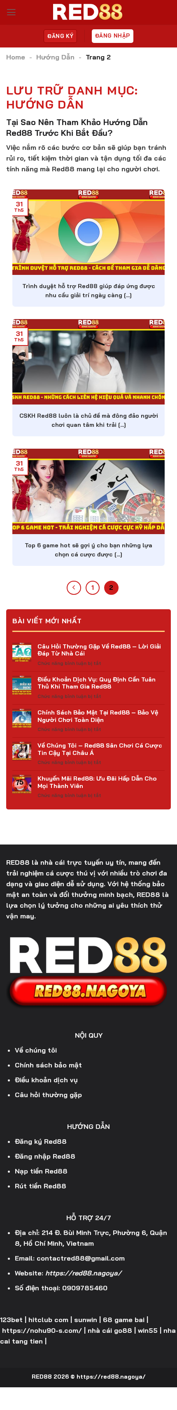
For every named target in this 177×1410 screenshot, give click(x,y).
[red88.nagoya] (88, 12)
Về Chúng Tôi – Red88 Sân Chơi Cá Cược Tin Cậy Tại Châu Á (99, 749)
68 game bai (123, 1319)
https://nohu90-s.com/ (42, 1330)
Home (15, 57)
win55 (148, 1330)
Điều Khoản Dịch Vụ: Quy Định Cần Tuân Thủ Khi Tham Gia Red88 (96, 683)
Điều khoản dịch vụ (46, 1080)
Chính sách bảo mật (48, 1065)
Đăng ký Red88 (41, 1141)
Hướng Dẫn (55, 57)
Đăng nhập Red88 (45, 1156)
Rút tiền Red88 (40, 1186)
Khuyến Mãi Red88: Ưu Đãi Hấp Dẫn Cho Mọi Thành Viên (97, 782)
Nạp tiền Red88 (41, 1171)
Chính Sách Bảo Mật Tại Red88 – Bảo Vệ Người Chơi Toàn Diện (97, 716)
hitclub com (48, 1319)
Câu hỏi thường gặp (48, 1095)
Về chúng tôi (36, 1050)
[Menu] (11, 12)
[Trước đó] (74, 588)
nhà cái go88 (110, 1330)
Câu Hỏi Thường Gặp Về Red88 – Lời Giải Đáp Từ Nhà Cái (99, 650)
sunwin (85, 1319)
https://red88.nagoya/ (83, 1273)
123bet (11, 1319)
